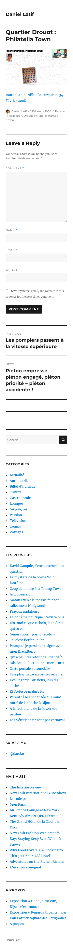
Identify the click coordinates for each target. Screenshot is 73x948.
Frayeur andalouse (24, 611)
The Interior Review (26, 787)
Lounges (17, 503)
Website (12, 270)
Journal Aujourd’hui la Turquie (30, 95)
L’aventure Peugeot (25, 867)
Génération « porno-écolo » (32, 634)
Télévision (18, 521)
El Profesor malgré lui (27, 691)
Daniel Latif (20, 14)
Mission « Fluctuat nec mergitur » (37, 663)
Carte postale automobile (30, 668)
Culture (15, 492)
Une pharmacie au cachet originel (36, 674)
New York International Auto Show (38, 793)
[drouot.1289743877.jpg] (37, 67)
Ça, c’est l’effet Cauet (27, 640)
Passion (60, 111)
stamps (53, 115)
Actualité (17, 475)
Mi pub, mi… (20, 509)
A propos (17, 924)
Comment (15, 168)
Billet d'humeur (22, 486)
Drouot (28, 115)
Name (11, 230)
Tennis (15, 526)
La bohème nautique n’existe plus (37, 617)
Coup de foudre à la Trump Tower (36, 589)
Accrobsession (21, 594)
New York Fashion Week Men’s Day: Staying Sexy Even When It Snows (35, 838)
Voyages (16, 532)
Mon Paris (18, 804)
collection (15, 115)
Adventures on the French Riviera (37, 861)
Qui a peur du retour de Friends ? (36, 657)
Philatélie (40, 115)
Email (12, 250)
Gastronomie (20, 498)
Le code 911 (19, 799)
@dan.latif (18, 754)
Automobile (19, 481)
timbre (10, 120)
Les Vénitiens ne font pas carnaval (37, 720)
